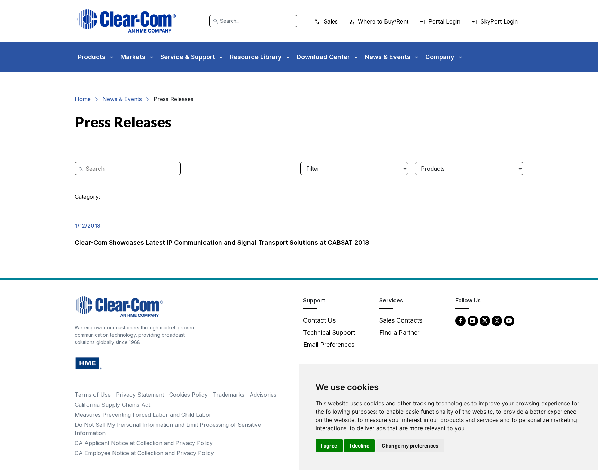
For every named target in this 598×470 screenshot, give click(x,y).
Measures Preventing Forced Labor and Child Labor (143, 414)
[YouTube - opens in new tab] (509, 320)
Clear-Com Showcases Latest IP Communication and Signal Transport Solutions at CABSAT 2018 (222, 242)
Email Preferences (328, 344)
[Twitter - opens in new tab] (485, 320)
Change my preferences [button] (410, 446)
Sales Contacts (400, 320)
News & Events (122, 99)
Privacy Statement (140, 394)
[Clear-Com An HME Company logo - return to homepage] (119, 306)
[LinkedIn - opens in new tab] (473, 320)
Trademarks (228, 394)
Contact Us (319, 320)
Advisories (263, 394)
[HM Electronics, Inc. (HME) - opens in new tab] (88, 363)
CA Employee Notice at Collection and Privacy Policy (144, 453)
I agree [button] (329, 446)
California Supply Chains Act (112, 404)
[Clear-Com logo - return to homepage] (127, 21)
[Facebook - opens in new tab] (460, 320)
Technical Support (329, 332)
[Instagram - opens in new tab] (497, 320)
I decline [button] (359, 446)
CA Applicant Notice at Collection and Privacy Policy (144, 443)
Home (83, 99)
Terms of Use (93, 394)
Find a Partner (399, 332)
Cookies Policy (188, 394)
